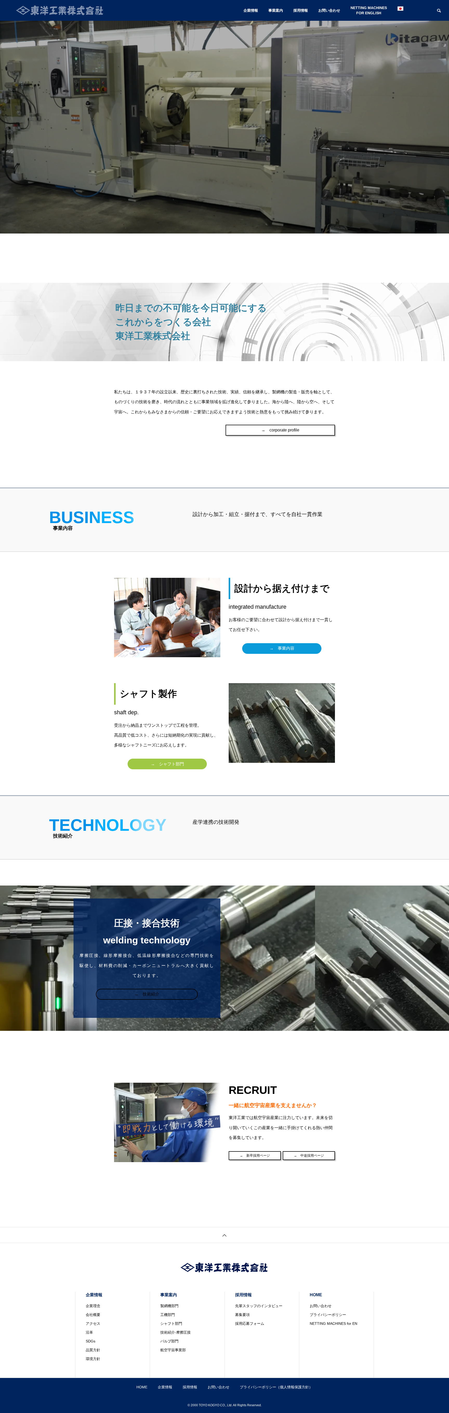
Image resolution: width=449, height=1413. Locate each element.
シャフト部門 (171, 1323)
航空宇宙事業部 (173, 1350)
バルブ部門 (169, 1341)
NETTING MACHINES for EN (333, 1323)
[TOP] (224, 1235)
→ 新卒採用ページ (255, 1155)
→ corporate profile (280, 430)
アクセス (93, 1323)
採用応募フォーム (249, 1323)
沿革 (89, 1332)
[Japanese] (400, 10)
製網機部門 (169, 1306)
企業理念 (93, 1306)
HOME (316, 1295)
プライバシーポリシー (328, 1315)
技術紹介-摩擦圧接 (175, 1332)
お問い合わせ (329, 10)
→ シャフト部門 (167, 764)
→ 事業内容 (281, 648)
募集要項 (242, 1315)
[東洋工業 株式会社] (60, 10)
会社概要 (93, 1315)
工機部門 (167, 1315)
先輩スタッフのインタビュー (258, 1306)
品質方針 (93, 1350)
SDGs (90, 1341)
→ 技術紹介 (146, 994)
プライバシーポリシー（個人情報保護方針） (276, 1387)
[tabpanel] (224, 117)
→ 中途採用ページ (309, 1155)
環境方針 (93, 1359)
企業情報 (250, 10)
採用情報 (300, 10)
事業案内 (275, 10)
